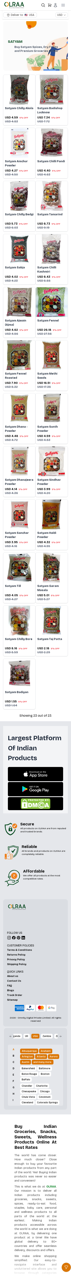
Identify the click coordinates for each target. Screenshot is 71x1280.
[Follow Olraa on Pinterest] (19, 938)
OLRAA (51, 1186)
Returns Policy (16, 954)
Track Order (14, 995)
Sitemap (12, 1000)
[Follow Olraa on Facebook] (14, 938)
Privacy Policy (16, 959)
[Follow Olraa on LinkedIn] (23, 938)
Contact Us (14, 981)
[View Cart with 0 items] (50, 5)
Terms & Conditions (19, 950)
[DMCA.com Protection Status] (35, 804)
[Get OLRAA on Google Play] (35, 789)
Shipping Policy (16, 964)
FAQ (9, 985)
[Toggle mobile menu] (63, 5)
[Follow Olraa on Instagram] (9, 938)
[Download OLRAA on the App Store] (35, 774)
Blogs (10, 990)
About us (12, 976)
